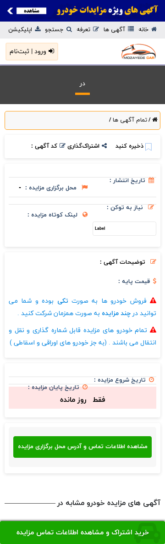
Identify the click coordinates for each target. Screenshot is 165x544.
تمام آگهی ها (129, 120)
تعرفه (84, 30)
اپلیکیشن (21, 30)
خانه (144, 30)
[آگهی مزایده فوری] (82, 11)
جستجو (55, 30)
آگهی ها (115, 30)
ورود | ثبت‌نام (28, 51)
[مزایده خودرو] (125, 52)
